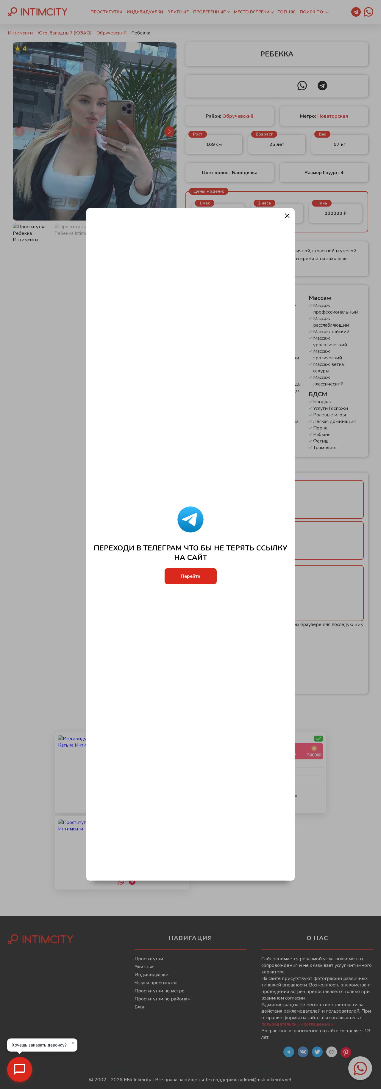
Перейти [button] (190, 576)
